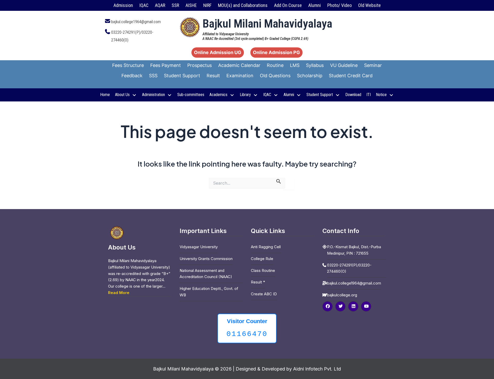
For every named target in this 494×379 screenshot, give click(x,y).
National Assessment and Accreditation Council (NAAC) (206, 273)
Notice (381, 94)
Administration (153, 94)
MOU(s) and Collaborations (243, 5)
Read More (118, 292)
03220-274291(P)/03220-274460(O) (349, 268)
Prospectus (199, 65)
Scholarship (309, 75)
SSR (175, 5)
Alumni (314, 5)
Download (353, 94)
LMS (294, 65)
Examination (239, 75)
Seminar (373, 65)
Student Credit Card (351, 75)
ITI (368, 94)
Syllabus (315, 65)
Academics (218, 94)
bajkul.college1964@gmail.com (136, 21)
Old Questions (275, 75)
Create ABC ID (264, 293)
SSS (153, 75)
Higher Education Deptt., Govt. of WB (209, 291)
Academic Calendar (239, 65)
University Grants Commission (206, 258)
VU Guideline (344, 65)
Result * (258, 282)
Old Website (369, 5)
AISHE (191, 5)
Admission (123, 5)
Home (105, 94)
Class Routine (263, 270)
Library (245, 94)
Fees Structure (128, 65)
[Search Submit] (278, 181)
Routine (275, 65)
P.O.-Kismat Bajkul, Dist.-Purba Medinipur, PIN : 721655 (354, 250)
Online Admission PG (276, 52)
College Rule (262, 258)
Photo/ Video (339, 5)
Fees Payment (165, 65)
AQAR (160, 5)
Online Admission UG (217, 52)
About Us (122, 94)
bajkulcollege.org (342, 294)
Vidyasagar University (199, 246)
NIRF (207, 5)
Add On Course (288, 5)
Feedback (132, 75)
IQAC (143, 5)
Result (213, 75)
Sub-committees (190, 94)
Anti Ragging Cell (266, 246)
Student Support (182, 75)
